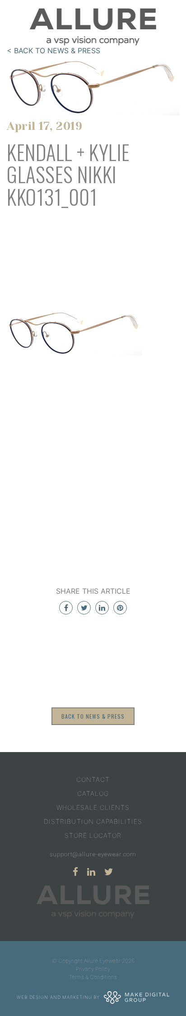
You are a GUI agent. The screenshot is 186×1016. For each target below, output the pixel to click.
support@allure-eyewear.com (93, 854)
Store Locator (93, 835)
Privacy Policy (93, 968)
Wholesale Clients (93, 807)
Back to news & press (93, 716)
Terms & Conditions (93, 977)
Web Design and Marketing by (59, 996)
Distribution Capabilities (93, 821)
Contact (93, 779)
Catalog (93, 793)
